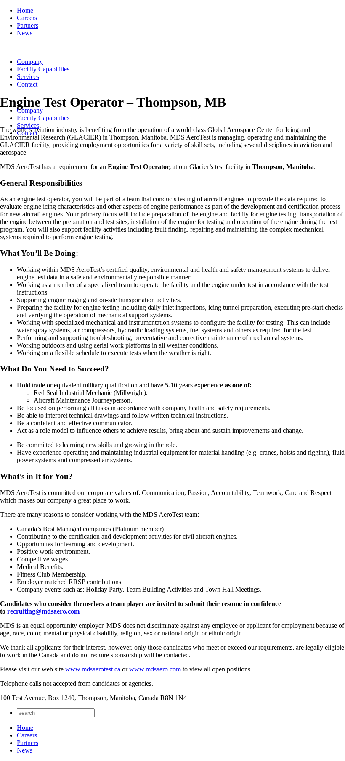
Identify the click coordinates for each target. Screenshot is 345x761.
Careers (27, 17)
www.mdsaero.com (155, 669)
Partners (27, 25)
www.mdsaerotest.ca (92, 669)
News (24, 33)
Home (25, 10)
